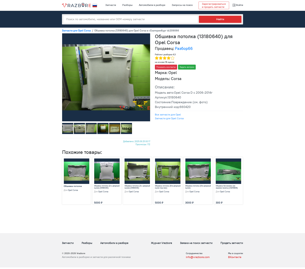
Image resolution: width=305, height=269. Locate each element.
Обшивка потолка (73, 186)
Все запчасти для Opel (168, 114)
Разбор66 (184, 48)
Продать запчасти (231, 243)
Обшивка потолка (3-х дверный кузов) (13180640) (106, 187)
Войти (239, 5)
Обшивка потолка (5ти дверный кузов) (198, 187)
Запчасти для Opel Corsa (169, 118)
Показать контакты (166, 67)
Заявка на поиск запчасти (196, 243)
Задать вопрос (187, 67)
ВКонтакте (234, 257)
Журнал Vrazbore (161, 243)
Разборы (127, 5)
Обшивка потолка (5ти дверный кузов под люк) (167, 187)
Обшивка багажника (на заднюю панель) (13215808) (227, 187)
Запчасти (110, 5)
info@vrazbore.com (198, 257)
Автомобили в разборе (152, 5)
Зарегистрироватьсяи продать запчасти (214, 5)
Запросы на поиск (182, 5)
